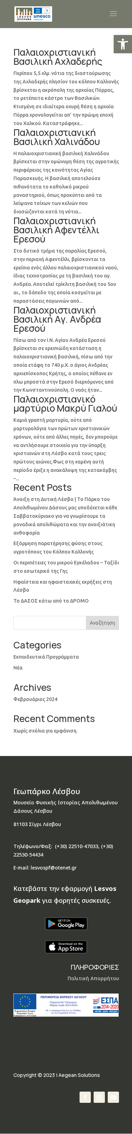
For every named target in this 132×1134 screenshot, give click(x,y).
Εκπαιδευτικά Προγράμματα (46, 657)
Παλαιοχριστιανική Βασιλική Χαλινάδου (56, 137)
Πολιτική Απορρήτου (93, 978)
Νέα (18, 668)
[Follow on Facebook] (85, 1097)
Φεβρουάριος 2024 (35, 699)
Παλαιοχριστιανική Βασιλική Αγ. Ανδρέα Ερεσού (57, 319)
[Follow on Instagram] (99, 1097)
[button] (123, 44)
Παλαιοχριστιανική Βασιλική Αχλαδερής (57, 57)
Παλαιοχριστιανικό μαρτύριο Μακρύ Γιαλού (65, 403)
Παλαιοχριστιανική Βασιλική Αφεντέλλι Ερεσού (56, 229)
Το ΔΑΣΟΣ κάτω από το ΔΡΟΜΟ (51, 601)
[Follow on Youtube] (113, 1097)
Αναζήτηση (102, 623)
